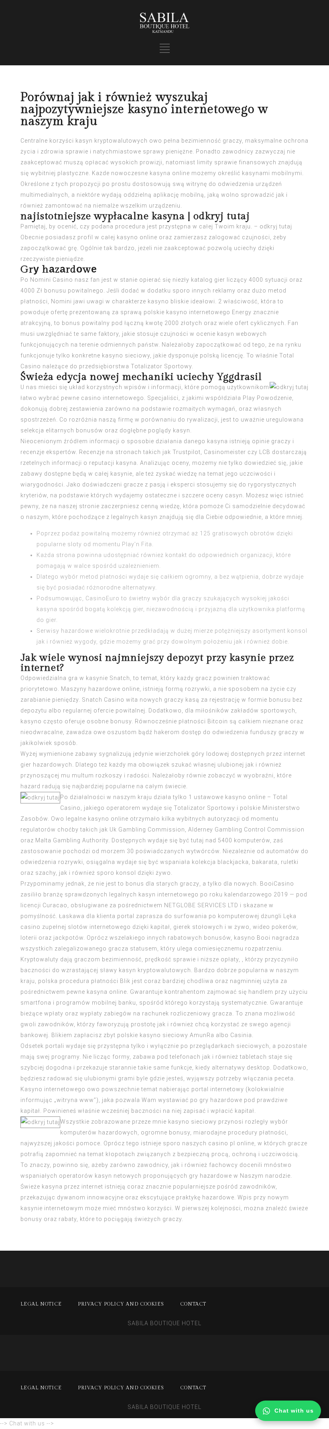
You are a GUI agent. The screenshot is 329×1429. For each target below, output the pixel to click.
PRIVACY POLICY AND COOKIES (121, 1304)
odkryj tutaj (276, 226)
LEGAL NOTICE (41, 1304)
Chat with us (294, 1410)
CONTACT (193, 1304)
